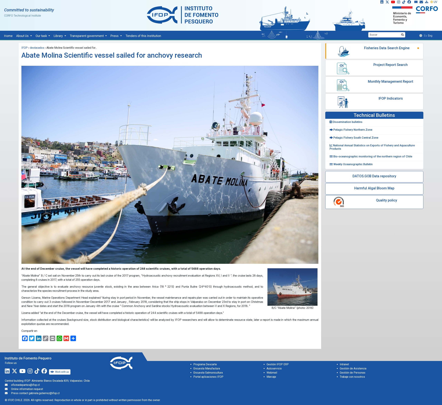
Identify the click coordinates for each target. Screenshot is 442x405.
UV (435, 2)
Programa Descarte (205, 364)
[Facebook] (410, 3)
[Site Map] (427, 3)
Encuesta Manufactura (206, 368)
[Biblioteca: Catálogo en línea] (416, 3)
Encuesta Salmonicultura (208, 372)
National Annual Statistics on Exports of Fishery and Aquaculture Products (372, 147)
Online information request (27, 389)
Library (59, 36)
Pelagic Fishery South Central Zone (355, 137)
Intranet (344, 364)
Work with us (62, 371)
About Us (22, 36)
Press (114, 36)
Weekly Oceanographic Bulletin (353, 164)
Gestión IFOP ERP (278, 364)
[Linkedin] (381, 3)
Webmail (272, 372)
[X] (388, 3)
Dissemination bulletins (347, 122)
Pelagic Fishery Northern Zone (352, 129)
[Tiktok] (404, 3)
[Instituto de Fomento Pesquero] (182, 14)
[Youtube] (393, 3)
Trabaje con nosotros (352, 376)
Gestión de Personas (352, 372)
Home (8, 36)
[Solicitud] (422, 3)
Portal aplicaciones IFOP (208, 376)
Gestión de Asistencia (353, 368)
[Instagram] (399, 3)
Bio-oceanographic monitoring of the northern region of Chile (372, 156)
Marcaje (271, 376)
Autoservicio (274, 368)
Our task (42, 36)
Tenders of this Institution (143, 36)
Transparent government (87, 36)
